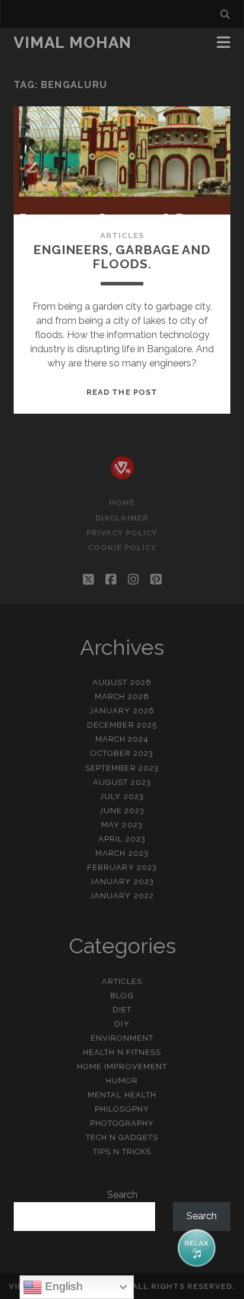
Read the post (122, 392)
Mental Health (122, 1094)
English (62, 1286)
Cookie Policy (122, 547)
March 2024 (122, 739)
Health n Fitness (122, 1052)
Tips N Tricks (122, 1151)
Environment (122, 1038)
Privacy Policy (122, 532)
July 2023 (121, 796)
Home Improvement (122, 1066)
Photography (122, 1123)
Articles (121, 235)
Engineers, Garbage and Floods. (122, 256)
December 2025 (122, 724)
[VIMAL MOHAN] (122, 474)
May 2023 (121, 824)
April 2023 (121, 838)
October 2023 (122, 753)
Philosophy (122, 1109)
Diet (122, 1009)
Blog (121, 995)
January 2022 (122, 895)
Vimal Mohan (73, 42)
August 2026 (121, 682)
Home (122, 502)
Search (122, 1194)
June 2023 (122, 810)
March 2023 (121, 853)
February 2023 (122, 867)
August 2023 (121, 782)
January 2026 (122, 710)
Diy (121, 1023)
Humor (122, 1080)
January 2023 (122, 881)
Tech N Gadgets (122, 1137)
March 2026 (122, 696)
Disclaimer (121, 518)
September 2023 (122, 768)
